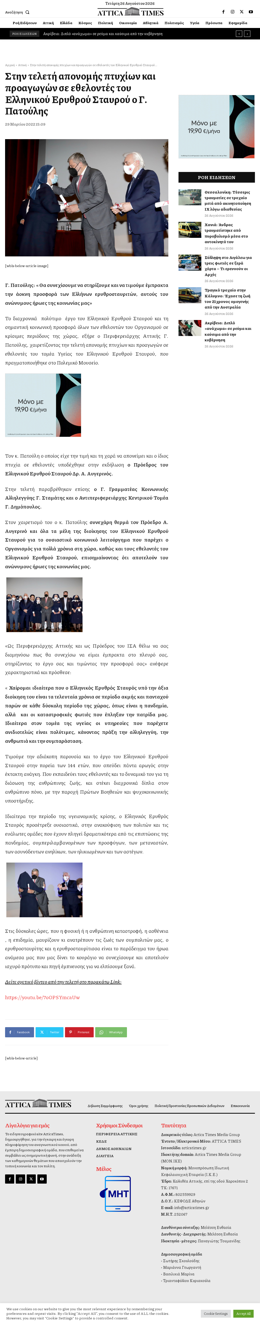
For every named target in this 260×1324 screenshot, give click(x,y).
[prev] (239, 34)
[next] (247, 34)
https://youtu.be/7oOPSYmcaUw (42, 997)
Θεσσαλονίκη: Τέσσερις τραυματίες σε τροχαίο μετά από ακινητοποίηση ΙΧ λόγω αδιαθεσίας (228, 200)
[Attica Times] (33, 1103)
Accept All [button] (243, 1313)
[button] (18, 12)
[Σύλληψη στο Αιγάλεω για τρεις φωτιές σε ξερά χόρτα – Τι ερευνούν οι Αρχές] (189, 263)
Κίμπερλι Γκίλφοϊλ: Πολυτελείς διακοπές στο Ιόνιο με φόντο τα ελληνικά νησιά (109, 33)
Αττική (22, 65)
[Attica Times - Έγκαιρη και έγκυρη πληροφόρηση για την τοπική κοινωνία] (130, 11)
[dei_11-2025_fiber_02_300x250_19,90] (86, 405)
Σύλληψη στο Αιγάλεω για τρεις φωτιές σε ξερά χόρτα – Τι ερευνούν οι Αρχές (228, 265)
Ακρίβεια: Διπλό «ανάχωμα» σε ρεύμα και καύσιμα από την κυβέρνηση (228, 331)
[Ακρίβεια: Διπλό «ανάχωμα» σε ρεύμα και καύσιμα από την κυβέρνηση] (189, 328)
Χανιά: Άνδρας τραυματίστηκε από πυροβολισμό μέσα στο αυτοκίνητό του (226, 233)
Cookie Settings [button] (216, 1313)
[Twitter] (242, 12)
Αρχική (10, 65)
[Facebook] (223, 12)
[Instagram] (233, 12)
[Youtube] (251, 12)
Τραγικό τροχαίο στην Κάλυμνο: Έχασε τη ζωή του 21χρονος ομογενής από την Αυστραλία (227, 298)
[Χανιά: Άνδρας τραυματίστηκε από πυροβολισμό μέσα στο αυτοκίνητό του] (189, 230)
